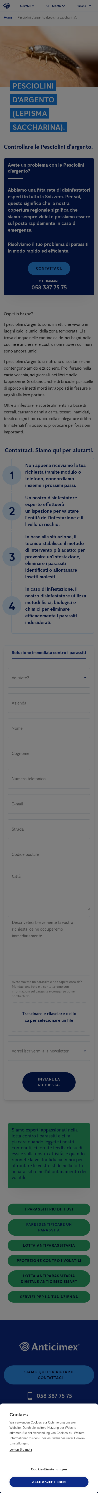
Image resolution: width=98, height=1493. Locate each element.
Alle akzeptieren (49, 1482)
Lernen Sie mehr (21, 1449)
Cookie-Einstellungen (49, 1469)
